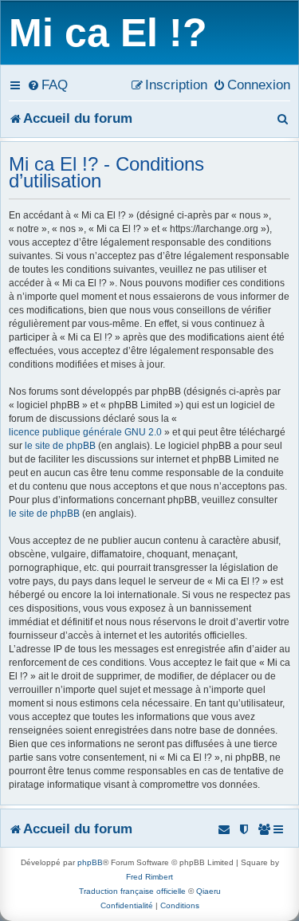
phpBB (90, 862)
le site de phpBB (60, 445)
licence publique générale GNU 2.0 (85, 432)
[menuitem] (47, 84)
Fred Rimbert (149, 876)
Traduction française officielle (132, 891)
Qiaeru (208, 891)
